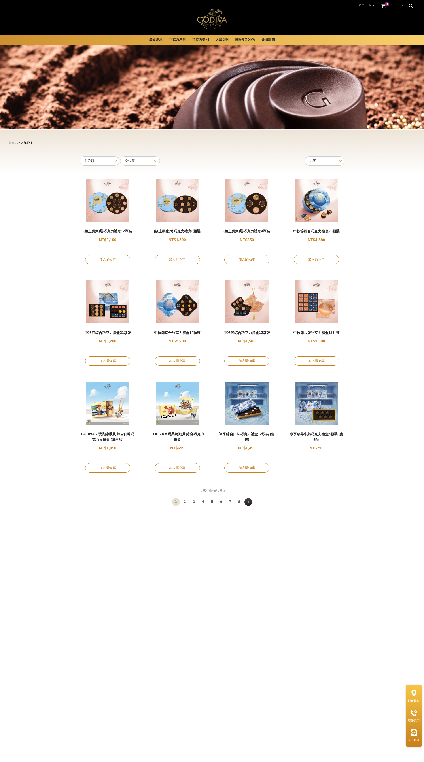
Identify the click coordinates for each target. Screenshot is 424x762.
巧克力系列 (24, 142)
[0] (383, 6)
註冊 (362, 6)
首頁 (12, 142)
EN (401, 6)
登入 (372, 6)
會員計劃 (268, 40)
